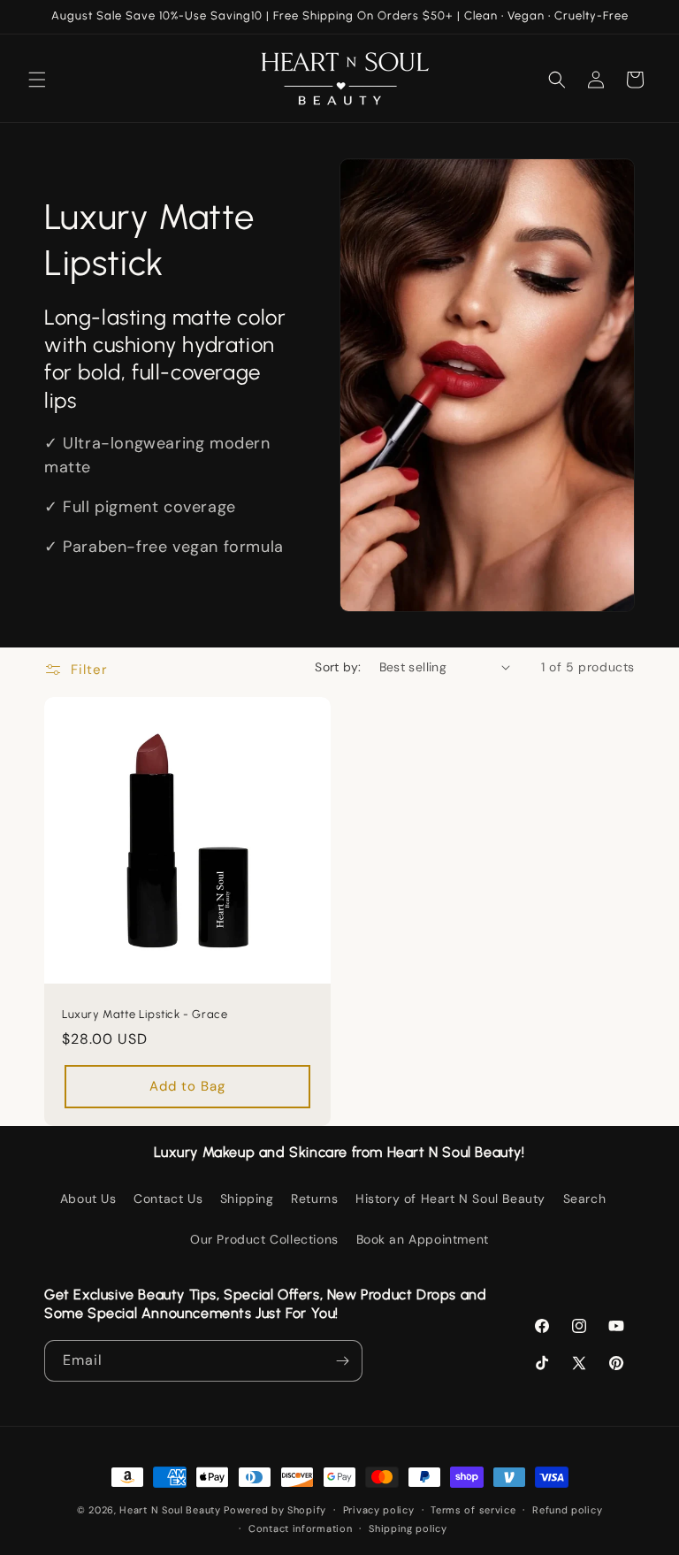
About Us (88, 1198)
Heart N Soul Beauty (169, 1510)
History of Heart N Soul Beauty (450, 1198)
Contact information (300, 1528)
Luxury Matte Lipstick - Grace (144, 1014)
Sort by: (338, 667)
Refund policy (567, 1510)
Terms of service (473, 1510)
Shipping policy (408, 1528)
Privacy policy (379, 1510)
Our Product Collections (264, 1239)
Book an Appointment (422, 1239)
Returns (314, 1198)
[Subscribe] (342, 1361)
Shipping (247, 1198)
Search (585, 1198)
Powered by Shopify (275, 1510)
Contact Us (168, 1198)
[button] (37, 79)
